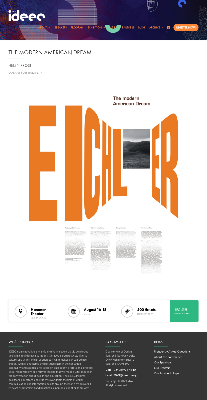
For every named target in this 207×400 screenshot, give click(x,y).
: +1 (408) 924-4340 (121, 369)
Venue (114, 27)
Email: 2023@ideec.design (122, 375)
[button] (44, 27)
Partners (128, 27)
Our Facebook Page (166, 373)
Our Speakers (162, 362)
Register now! (186, 27)
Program (77, 27)
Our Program (162, 367)
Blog (141, 27)
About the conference (168, 357)
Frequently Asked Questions (172, 351)
